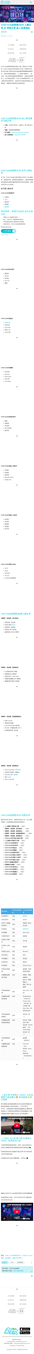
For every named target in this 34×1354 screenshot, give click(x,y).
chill (11, 1262)
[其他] (32, 32)
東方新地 (3, 36)
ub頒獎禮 (20, 1262)
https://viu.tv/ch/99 (19, 134)
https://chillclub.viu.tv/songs (20, 132)
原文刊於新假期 (18, 1270)
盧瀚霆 (7, 207)
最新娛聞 (4, 32)
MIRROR (7, 322)
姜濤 (6, 199)
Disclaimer (13, 1345)
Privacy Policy (20, 1345)
